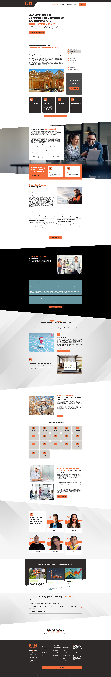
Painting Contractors (66, 655)
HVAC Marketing (65, 658)
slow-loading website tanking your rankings (66, 482)
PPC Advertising (55, 655)
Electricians (65, 660)
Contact (43, 655)
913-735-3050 (83, 1)
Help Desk (54, 1)
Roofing (64, 653)
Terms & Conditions (79, 675)
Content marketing (33, 300)
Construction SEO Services (57, 645)
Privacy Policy (73, 675)
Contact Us (82, 4)
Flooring (64, 650)
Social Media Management (57, 647)
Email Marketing (55, 652)
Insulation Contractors (66, 647)
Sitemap (68, 675)
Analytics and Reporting (56, 658)
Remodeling (65, 652)
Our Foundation (44, 652)
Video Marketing (55, 653)
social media (40, 300)
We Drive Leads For (45, 648)
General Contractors (66, 645)
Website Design (55, 650)
